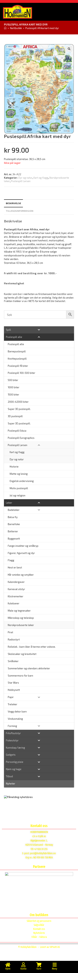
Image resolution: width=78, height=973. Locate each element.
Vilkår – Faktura (39, 937)
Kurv (39, 968)
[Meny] (54, 964)
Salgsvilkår (39, 925)
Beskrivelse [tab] (13, 203)
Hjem (7, 968)
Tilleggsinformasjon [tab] (19, 210)
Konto (23, 968)
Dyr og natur (25, 177)
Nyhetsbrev (39, 933)
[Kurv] (39, 964)
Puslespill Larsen (20, 181)
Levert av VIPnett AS (50, 947)
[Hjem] (5, 28)
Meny (54, 968)
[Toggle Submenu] (39, 329)
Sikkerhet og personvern (39, 921)
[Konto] (23, 964)
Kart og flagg (41, 177)
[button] (69, 49)
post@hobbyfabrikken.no (43, 853)
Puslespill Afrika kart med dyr (42, 28)
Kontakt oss (39, 929)
